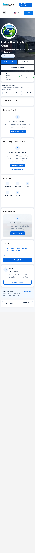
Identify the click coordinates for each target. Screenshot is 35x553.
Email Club (17, 260)
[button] (4, 12)
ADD (28, 13)
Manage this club (17, 233)
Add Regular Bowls (17, 131)
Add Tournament (17, 165)
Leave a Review (17, 282)
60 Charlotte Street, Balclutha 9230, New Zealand (17, 249)
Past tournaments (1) (17, 169)
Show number (12, 256)
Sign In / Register (23, 4)
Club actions (27, 291)
